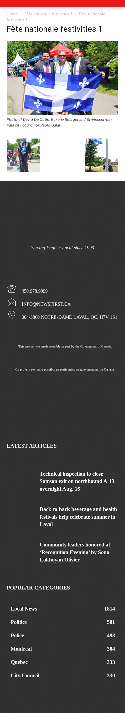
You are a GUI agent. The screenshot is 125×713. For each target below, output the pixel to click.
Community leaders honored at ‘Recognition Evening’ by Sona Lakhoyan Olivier (75, 552)
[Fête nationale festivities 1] (62, 113)
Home (12, 14)
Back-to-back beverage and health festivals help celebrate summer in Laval (78, 516)
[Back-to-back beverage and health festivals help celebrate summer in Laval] (21, 515)
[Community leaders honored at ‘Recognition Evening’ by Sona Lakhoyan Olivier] (21, 550)
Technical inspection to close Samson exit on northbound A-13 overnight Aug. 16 (77, 481)
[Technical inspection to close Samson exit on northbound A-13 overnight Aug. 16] (21, 479)
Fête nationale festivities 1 (48, 14)
